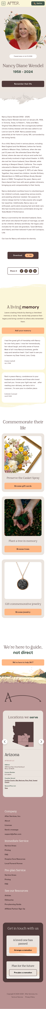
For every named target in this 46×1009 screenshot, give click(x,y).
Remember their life (23, 84)
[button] (38, 3)
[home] (14, 3)
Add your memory (23, 331)
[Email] (35, 271)
